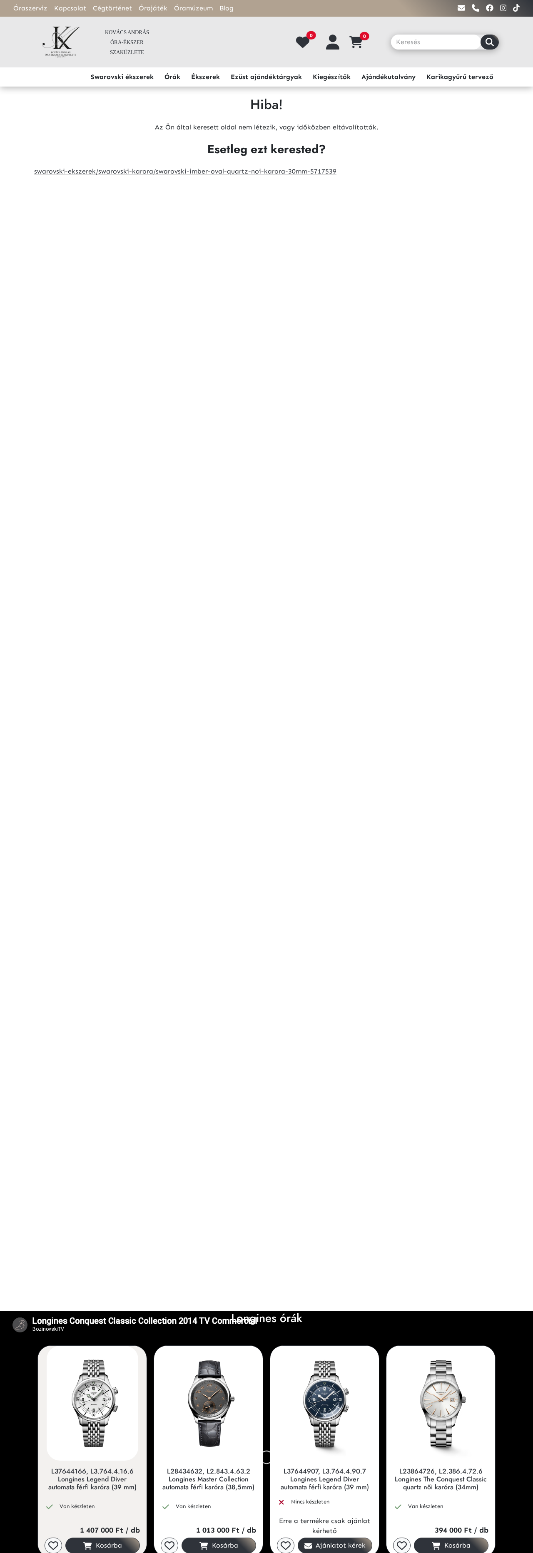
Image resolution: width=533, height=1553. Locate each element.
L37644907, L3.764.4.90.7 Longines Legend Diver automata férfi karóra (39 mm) (325, 1479)
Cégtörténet (112, 8)
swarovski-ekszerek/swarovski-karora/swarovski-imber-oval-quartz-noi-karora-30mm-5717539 (185, 171)
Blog (226, 8)
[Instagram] (503, 8)
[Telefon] (475, 8)
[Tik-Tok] (516, 8)
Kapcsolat (70, 8)
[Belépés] (332, 42)
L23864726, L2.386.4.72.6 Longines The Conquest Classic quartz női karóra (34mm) (441, 1479)
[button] (359, 42)
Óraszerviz (30, 8)
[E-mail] (461, 8)
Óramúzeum (193, 8)
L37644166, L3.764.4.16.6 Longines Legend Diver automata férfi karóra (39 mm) (92, 1479)
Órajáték (153, 8)
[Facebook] (490, 8)
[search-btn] (490, 42)
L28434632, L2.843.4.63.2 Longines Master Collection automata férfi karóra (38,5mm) (208, 1479)
